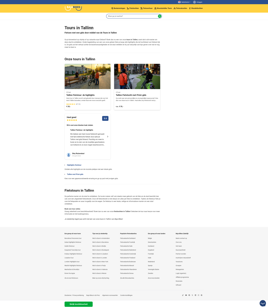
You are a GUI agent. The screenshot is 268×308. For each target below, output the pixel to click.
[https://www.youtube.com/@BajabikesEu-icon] (186, 295)
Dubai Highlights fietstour (73, 242)
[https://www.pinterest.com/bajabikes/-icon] (201, 295)
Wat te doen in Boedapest (100, 250)
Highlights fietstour (74, 165)
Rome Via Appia (70, 273)
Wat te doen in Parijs (99, 265)
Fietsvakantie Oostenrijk (128, 254)
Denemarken (152, 242)
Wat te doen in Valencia (100, 269)
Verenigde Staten (153, 269)
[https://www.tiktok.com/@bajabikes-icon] (182, 295)
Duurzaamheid (180, 250)
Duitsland (151, 246)
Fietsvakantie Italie (126, 246)
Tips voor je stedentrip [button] (99, 233)
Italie (149, 258)
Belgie (150, 238)
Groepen (178, 265)
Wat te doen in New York (100, 261)
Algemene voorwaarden (110, 295)
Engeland (151, 250)
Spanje (150, 265)
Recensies (179, 281)
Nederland (151, 261)
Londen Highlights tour (72, 261)
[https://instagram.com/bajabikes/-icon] (198, 295)
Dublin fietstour (70, 246)
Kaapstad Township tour (73, 250)
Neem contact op (181, 238)
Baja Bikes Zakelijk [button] (182, 233)
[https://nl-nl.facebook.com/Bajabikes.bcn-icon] (189, 295)
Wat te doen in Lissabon (100, 254)
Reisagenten (180, 269)
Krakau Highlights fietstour (73, 254)
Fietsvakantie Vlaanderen (128, 269)
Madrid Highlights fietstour (73, 265)
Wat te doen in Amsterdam (101, 238)
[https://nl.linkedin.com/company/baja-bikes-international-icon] (195, 295)
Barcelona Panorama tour (73, 238)
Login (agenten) (181, 273)
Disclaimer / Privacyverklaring (74, 295)
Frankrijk (151, 254)
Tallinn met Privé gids (75, 174)
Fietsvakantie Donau (127, 273)
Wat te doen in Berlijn (99, 246)
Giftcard (178, 285)
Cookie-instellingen (126, 295)
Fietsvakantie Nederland (128, 250)
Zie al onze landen (154, 278)
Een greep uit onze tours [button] (73, 233)
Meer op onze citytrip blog (100, 278)
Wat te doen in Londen (99, 258)
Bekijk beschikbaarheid (79, 304)
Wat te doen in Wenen (99, 273)
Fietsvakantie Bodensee (128, 261)
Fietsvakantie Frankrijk (127, 242)
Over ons (179, 242)
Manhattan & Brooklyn (72, 269)
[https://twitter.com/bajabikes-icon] (192, 295)
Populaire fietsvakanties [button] (128, 233)
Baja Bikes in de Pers (93, 295)
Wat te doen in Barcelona (100, 242)
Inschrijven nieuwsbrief (183, 258)
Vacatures (179, 261)
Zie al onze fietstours (71, 278)
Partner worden (181, 254)
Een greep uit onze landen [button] (156, 233)
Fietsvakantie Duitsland (127, 238)
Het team (179, 246)
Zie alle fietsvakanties (127, 278)
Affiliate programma (182, 277)
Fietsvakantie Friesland (127, 258)
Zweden (150, 273)
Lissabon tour (69, 258)
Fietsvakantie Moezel (127, 265)
